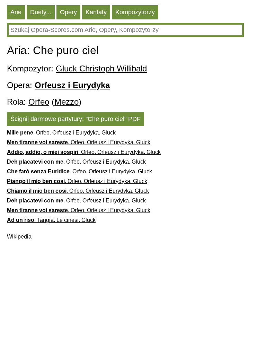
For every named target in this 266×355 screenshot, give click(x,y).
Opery (68, 12)
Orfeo (38, 101)
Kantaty (96, 12)
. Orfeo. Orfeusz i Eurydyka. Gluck (61, 133)
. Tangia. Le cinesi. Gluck (51, 220)
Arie (15, 12)
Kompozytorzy (135, 12)
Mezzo (66, 101)
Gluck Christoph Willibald (101, 68)
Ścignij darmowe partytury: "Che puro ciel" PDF (75, 118)
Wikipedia (19, 237)
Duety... (40, 12)
